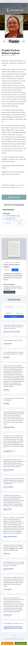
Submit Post (14, 316)
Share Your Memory (9, 292)
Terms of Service (18, 639)
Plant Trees (19, 223)
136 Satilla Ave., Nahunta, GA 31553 (14, 220)
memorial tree (19, 185)
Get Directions (8, 223)
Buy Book (15, 269)
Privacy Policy (10, 639)
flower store (18, 187)
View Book (7, 269)
